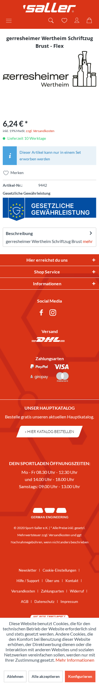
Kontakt (71, 580)
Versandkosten (59, 535)
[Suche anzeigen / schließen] (50, 20)
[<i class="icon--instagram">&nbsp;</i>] (54, 313)
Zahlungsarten (52, 591)
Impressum (69, 601)
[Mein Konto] (77, 20)
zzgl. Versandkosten (40, 131)
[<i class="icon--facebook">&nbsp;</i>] (42, 313)
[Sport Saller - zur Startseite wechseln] (49, 7)
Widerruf (77, 591)
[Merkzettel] (63, 20)
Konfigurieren (80, 676)
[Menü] (11, 20)
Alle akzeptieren (46, 676)
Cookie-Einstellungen (59, 570)
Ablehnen (15, 676)
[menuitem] (11, 20)
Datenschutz (44, 601)
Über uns (52, 580)
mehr (88, 241)
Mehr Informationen (75, 659)
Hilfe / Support (27, 580)
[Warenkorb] (90, 20)
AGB (24, 601)
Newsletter (28, 570)
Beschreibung (19, 233)
